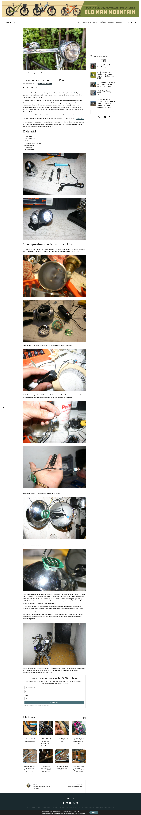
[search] (114, 112)
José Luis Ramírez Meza (29, 83)
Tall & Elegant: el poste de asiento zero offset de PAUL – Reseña (106, 84)
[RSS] (73, 803)
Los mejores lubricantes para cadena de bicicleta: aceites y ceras (46, 769)
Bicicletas (119, 22)
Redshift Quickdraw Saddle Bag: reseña (105, 66)
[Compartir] (23, 87)
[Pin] (27, 87)
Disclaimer (111, 807)
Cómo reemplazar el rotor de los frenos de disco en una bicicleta (29, 769)
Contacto (61, 807)
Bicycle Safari (72, 93)
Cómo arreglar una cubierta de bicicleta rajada (62, 740)
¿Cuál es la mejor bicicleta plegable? (41, 786)
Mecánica (103, 22)
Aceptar (94, 812)
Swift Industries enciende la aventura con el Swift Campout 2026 (105, 75)
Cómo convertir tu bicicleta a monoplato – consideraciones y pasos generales (46, 742)
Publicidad (55, 807)
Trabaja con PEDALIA (71, 807)
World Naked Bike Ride (75, 785)
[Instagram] (128, 22)
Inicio (78, 22)
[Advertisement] (103, 42)
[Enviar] (32, 87)
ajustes (83, 813)
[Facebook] (125, 22)
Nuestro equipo (46, 807)
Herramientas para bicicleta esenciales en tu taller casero (62, 768)
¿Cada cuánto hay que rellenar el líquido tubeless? (30, 740)
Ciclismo (111, 22)
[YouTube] (131, 22)
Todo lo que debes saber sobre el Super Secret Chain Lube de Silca (78, 769)
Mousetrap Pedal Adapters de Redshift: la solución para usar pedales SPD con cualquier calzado (106, 103)
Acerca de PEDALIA (36, 807)
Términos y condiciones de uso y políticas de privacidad (92, 807)
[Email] (36, 87)
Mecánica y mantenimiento (44, 83)
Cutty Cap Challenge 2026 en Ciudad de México (105, 93)
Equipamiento (87, 22)
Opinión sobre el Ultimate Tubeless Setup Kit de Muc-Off (78, 741)
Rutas (95, 22)
